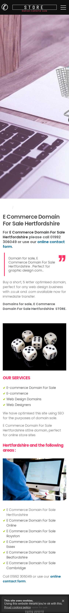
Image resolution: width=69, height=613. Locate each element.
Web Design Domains (23, 399)
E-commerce (17, 393)
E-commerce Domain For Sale (31, 387)
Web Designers (18, 404)
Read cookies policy (17, 607)
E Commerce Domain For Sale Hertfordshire (34, 235)
